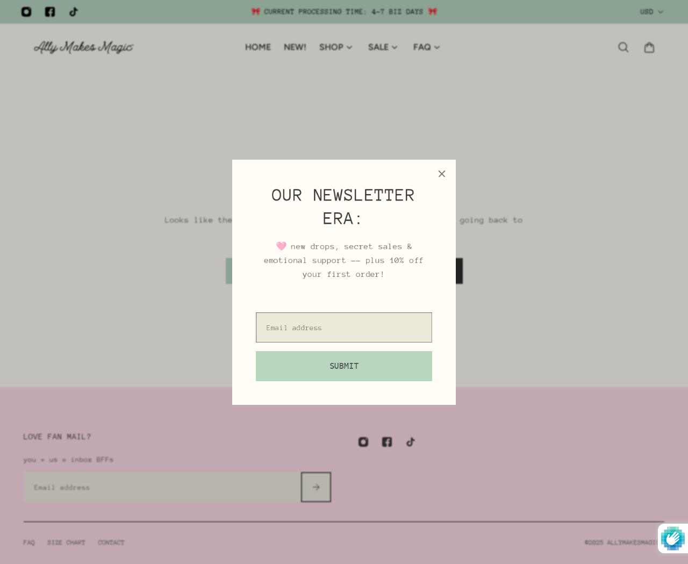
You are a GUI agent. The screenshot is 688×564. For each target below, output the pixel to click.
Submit (344, 365)
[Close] (442, 173)
